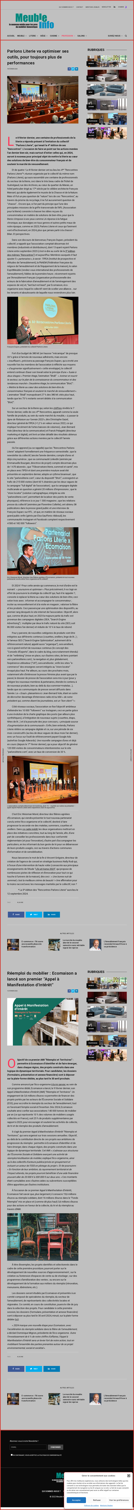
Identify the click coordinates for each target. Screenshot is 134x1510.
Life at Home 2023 (45, 869)
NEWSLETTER (106, 7)
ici (17, 1319)
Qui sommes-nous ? (66, 7)
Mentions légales (106, 1505)
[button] (128, 1475)
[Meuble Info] (31, 21)
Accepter (76, 1500)
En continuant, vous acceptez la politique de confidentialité (37, 1455)
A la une (20, 902)
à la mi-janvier (58, 1084)
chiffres (57, 408)
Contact (79, 7)
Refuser (97, 1500)
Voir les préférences (119, 1500)
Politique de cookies (91, 1505)
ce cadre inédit (30, 829)
